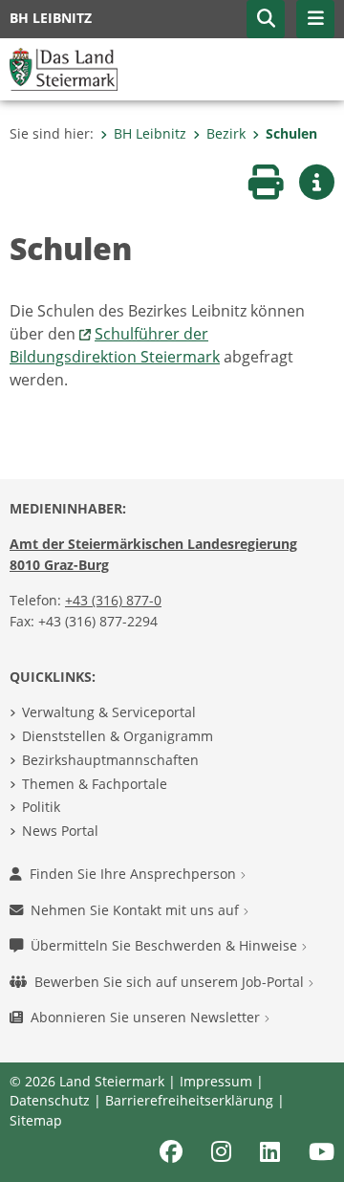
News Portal (60, 830)
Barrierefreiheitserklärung (189, 1100)
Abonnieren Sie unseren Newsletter (147, 1017)
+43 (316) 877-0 (113, 600)
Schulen (291, 133)
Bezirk (226, 133)
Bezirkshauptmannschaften (110, 760)
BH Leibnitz (150, 133)
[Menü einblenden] (315, 19)
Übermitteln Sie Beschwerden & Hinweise (166, 945)
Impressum (216, 1081)
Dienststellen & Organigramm (117, 736)
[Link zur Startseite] (64, 67)
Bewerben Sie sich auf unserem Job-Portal (171, 982)
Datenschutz (50, 1100)
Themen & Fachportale (94, 784)
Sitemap (36, 1120)
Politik (41, 807)
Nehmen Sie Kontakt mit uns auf (137, 910)
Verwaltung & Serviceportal (109, 712)
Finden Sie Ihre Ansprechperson (135, 874)
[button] (266, 19)
